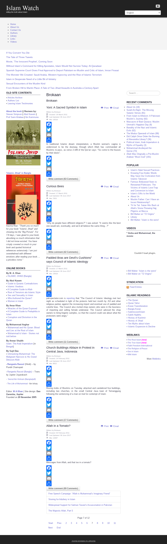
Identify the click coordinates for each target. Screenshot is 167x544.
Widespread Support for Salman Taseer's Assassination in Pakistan (80, 505)
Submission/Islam (136, 312)
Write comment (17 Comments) (63, 420)
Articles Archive (15, 97)
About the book (14, 111)
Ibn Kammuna (31, 117)
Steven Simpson (14, 114)
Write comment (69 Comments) (63, 488)
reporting (71, 298)
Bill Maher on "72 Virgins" (140, 274)
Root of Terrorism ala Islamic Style (24, 292)
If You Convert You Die (18, 52)
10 (108, 523)
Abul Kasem (29, 114)
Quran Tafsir (134, 303)
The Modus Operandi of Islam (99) (143, 133)
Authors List (13, 100)
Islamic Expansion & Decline (141, 326)
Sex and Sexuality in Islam (20, 295)
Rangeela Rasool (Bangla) (19, 371)
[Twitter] (83, 129)
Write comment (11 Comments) (63, 342)
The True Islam (134, 343)
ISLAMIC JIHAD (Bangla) (19, 276)
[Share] (83, 140)
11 (115, 523)
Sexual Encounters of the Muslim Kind (25, 83)
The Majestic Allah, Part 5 (60, 510)
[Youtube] (158, 6)
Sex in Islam (133, 351)
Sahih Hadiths (134, 315)
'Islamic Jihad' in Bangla (18, 173)
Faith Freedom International (140, 346)
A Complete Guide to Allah (20, 289)
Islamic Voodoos (15, 286)
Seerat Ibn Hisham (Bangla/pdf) (22, 379)
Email (116, 108)
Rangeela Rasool (15, 364)
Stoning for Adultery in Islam (61, 499)
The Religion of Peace (137, 348)
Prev (59, 523)
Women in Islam (15, 301)
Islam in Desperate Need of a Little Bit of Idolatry (31, 79)
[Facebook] (83, 124)
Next (50, 527)
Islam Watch (22, 7)
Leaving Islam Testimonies (20, 103)
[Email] (83, 134)
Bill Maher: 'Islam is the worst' (142, 271)
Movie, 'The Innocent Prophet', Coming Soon (29, 61)
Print (106, 108)
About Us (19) (133, 107)
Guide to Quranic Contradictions (23, 283)
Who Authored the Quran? (20, 298)
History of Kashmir (137, 318)
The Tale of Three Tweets (19, 57)
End (59, 527)
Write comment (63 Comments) (63, 179)
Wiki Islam (132, 354)
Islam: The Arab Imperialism (19, 343)
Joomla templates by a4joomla (83, 541)
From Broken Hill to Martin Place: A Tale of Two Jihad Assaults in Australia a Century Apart (52, 88)
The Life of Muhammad (17, 383)
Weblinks (156, 359)
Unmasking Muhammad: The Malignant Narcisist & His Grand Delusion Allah (21, 357)
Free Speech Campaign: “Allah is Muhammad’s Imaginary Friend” (79, 493)
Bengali (9, 346)
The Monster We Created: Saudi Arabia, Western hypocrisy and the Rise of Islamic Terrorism (54, 74)
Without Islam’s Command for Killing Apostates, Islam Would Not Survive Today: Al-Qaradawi (53, 66)
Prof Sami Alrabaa (14, 117)
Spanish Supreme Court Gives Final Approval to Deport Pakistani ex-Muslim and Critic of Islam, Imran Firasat (62, 70)
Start (50, 523)
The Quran (133, 300)
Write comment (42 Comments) (63, 252)
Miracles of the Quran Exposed (22, 308)
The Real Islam (134, 340)
